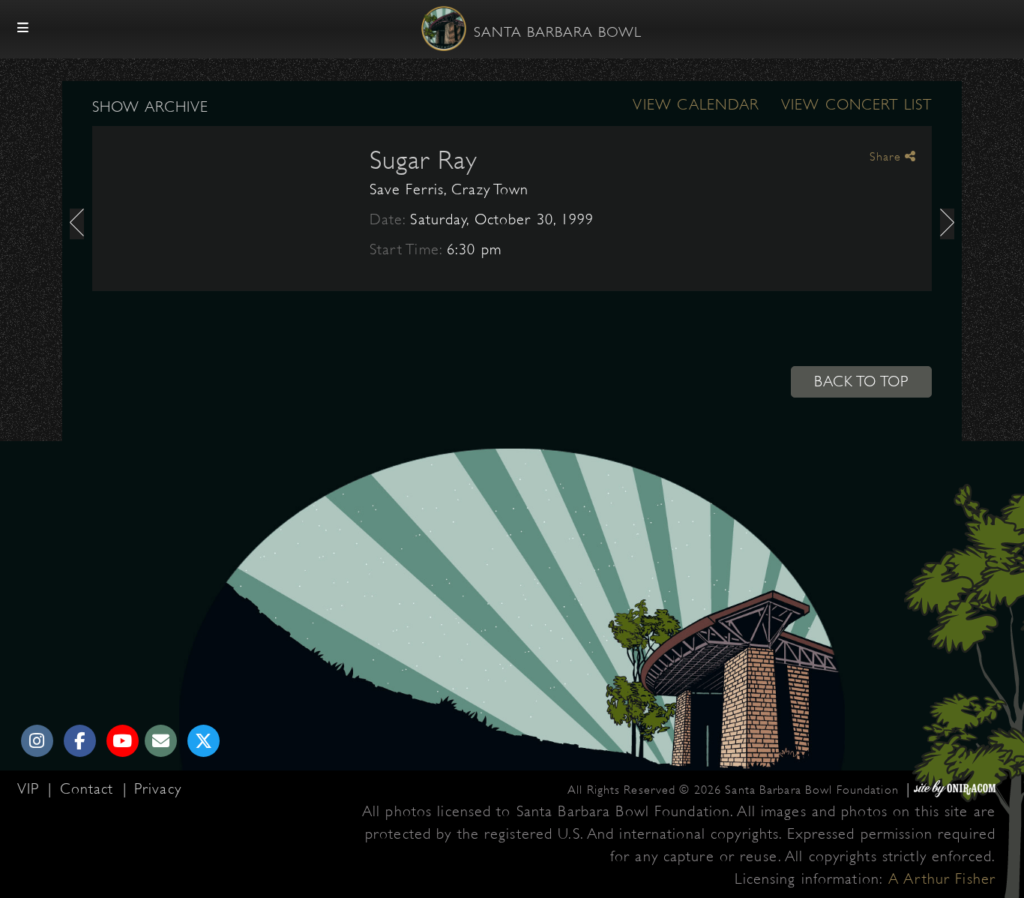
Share (887, 157)
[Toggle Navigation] (23, 29)
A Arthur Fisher (942, 878)
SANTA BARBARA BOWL (558, 32)
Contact (89, 788)
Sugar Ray (424, 160)
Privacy (157, 788)
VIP (30, 788)
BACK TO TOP (861, 381)
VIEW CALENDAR (696, 104)
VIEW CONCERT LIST (856, 104)
